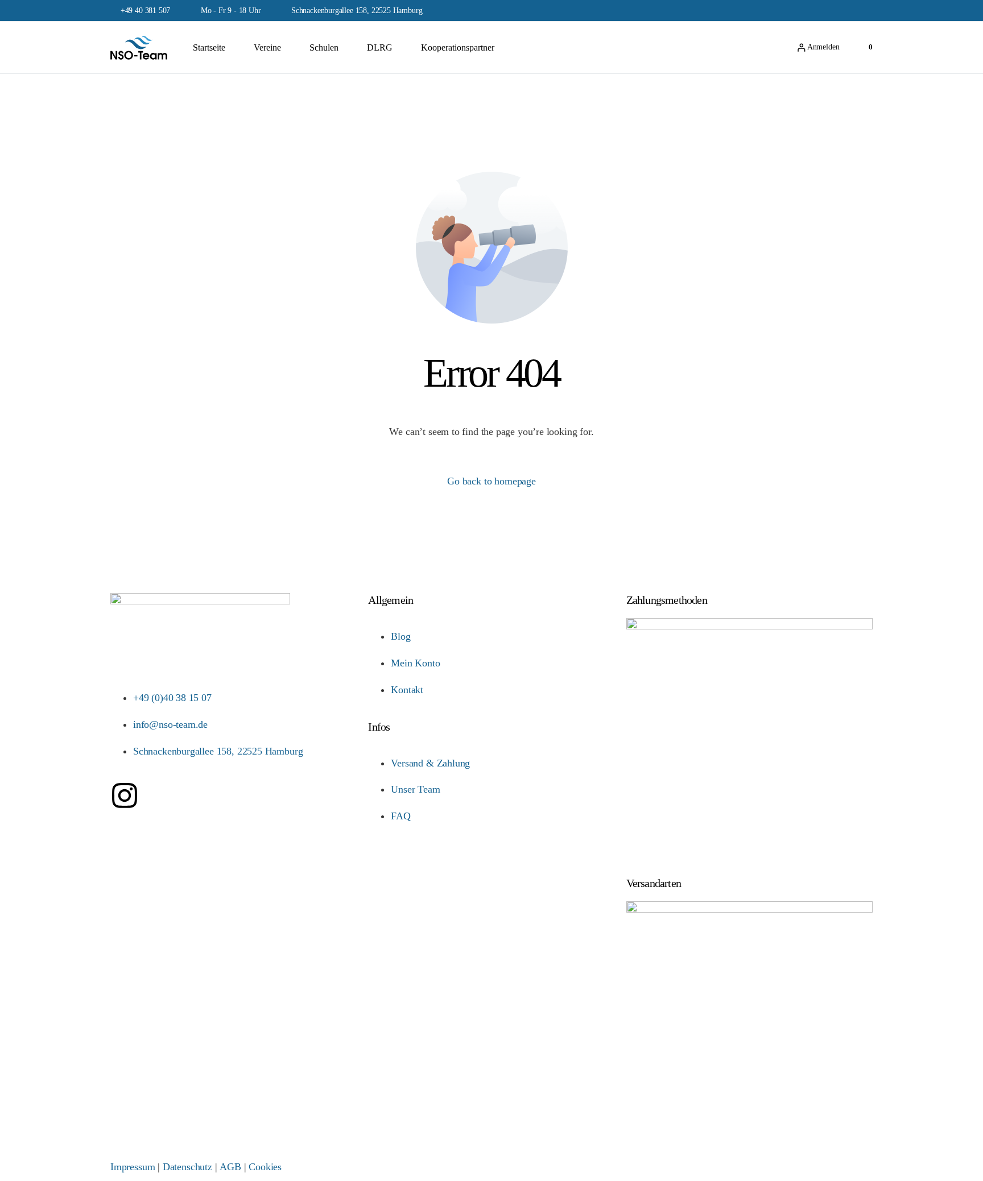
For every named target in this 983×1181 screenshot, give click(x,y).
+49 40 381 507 (145, 11)
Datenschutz (187, 1166)
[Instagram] (124, 795)
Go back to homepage (491, 481)
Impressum (132, 1166)
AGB (230, 1166)
